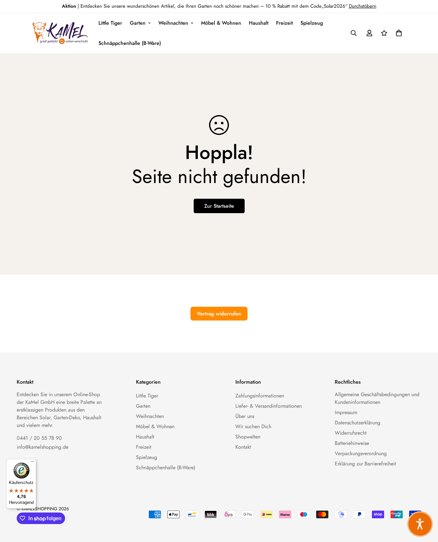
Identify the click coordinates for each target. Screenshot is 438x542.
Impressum (346, 412)
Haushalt (258, 23)
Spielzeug (311, 23)
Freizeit (284, 23)
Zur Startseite (219, 206)
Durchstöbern (362, 6)
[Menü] (32, 463)
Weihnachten (173, 23)
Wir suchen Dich (253, 426)
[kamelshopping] (60, 33)
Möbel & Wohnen (221, 23)
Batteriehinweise (352, 443)
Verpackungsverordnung (361, 453)
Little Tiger (110, 23)
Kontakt (243, 447)
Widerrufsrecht (350, 433)
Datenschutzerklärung (357, 422)
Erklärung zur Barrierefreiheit (365, 463)
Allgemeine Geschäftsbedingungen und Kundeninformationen (377, 398)
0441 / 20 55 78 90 (39, 438)
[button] (398, 33)
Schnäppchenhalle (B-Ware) (129, 43)
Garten (138, 23)
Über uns (244, 416)
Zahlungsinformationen (259, 395)
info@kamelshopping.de (42, 447)
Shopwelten (247, 436)
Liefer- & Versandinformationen (268, 406)
